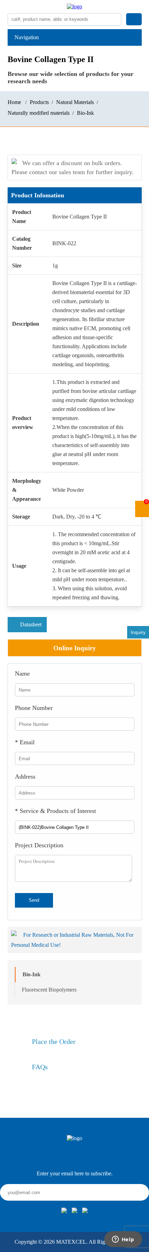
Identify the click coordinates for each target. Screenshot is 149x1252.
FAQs (40, 1067)
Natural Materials (75, 102)
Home (14, 102)
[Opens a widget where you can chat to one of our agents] (123, 1240)
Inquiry (138, 632)
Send (34, 900)
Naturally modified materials (39, 113)
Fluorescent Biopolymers (49, 990)
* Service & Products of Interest (55, 810)
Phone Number (34, 707)
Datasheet (31, 624)
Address (25, 776)
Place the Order (54, 1041)
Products (39, 102)
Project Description (39, 845)
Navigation (27, 37)
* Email (25, 742)
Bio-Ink (85, 113)
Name (22, 673)
